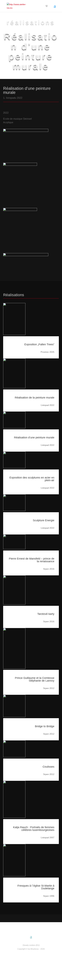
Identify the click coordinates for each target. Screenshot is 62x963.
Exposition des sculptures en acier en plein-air (31, 479)
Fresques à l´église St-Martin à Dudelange (35, 887)
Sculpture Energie (43, 520)
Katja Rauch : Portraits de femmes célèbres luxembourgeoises (33, 828)
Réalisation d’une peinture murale (34, 437)
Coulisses (48, 766)
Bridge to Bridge (44, 726)
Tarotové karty (45, 613)
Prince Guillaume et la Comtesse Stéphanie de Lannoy (34, 679)
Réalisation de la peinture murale (34, 397)
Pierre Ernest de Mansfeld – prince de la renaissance (31, 560)
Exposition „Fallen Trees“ (39, 344)
